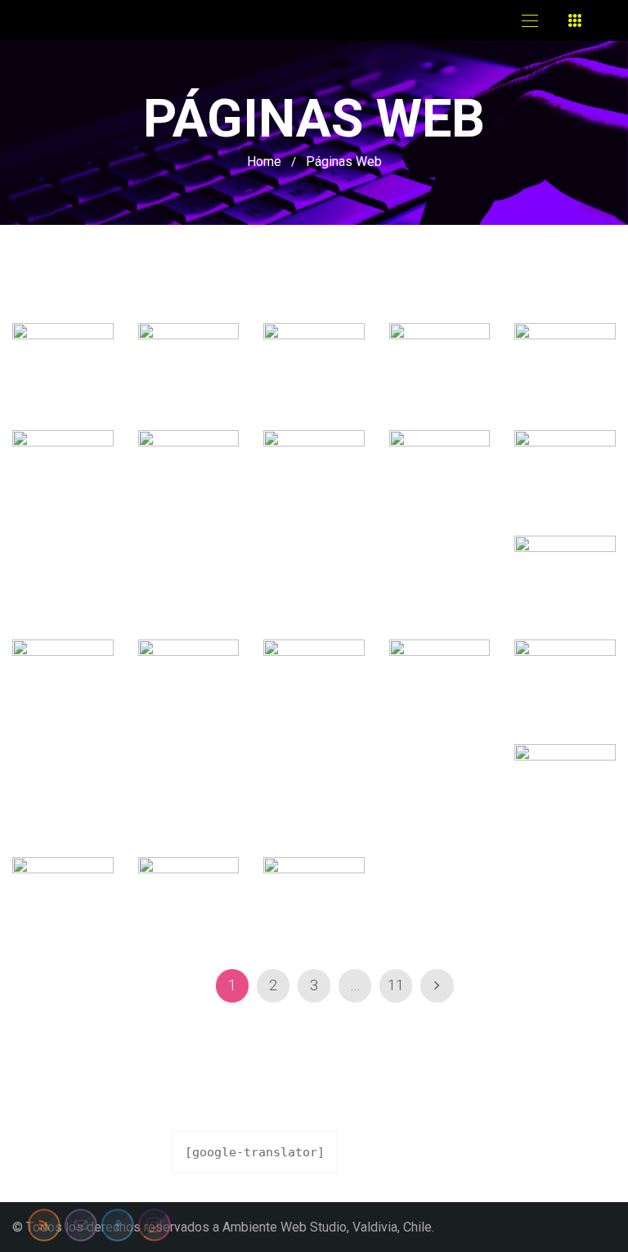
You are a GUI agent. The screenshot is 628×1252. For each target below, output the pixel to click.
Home (264, 161)
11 (396, 985)
